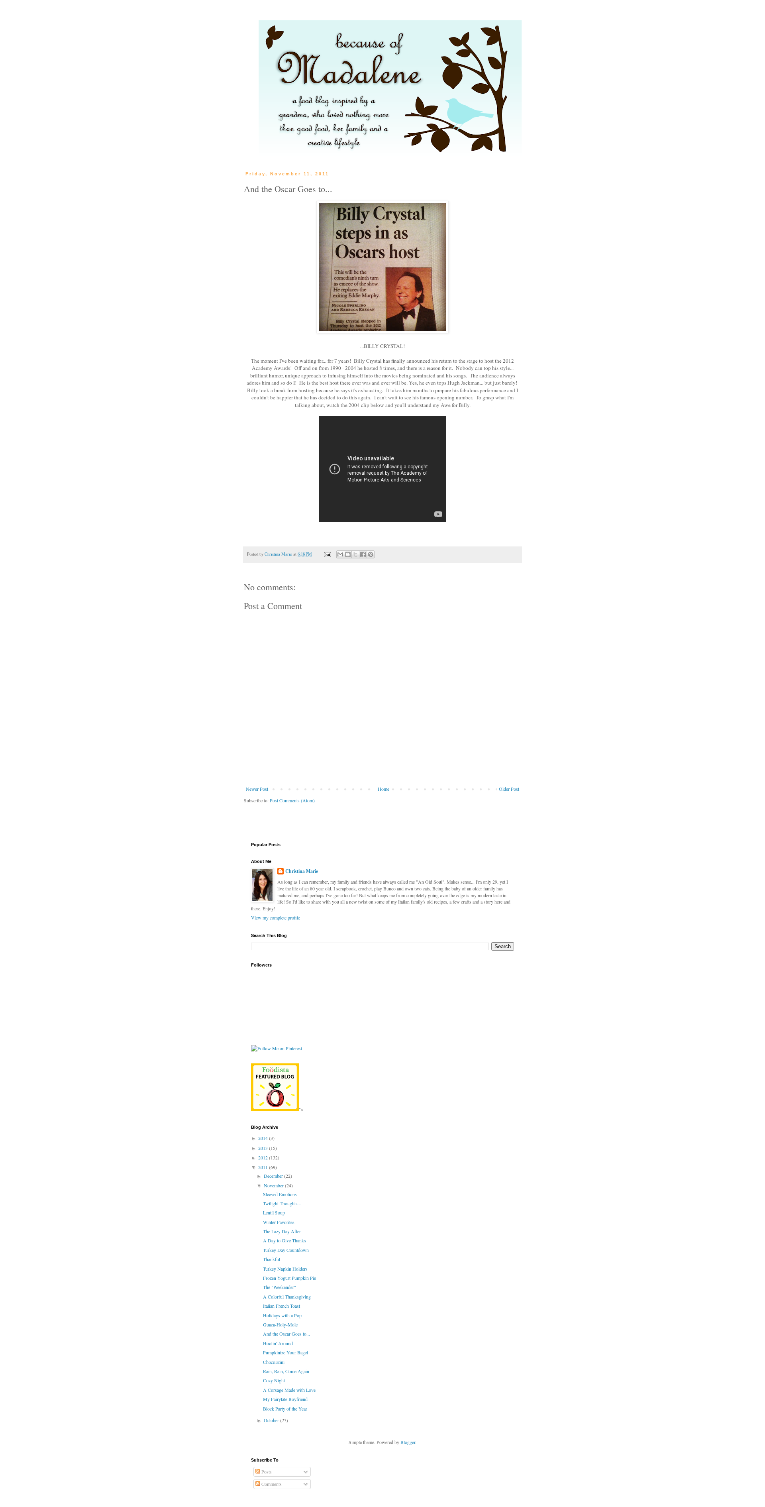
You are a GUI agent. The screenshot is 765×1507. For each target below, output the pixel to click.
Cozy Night (274, 1380)
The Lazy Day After (282, 1231)
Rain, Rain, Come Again (286, 1371)
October (272, 1420)
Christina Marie (301, 871)
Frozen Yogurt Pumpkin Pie (289, 1278)
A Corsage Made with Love (289, 1390)
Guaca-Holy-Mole (280, 1324)
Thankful (271, 1259)
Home (383, 789)
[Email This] (340, 554)
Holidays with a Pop (282, 1315)
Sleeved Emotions (280, 1194)
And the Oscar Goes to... (286, 1333)
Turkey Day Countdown (286, 1250)
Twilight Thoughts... (282, 1203)
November (274, 1185)
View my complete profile (275, 917)
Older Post (509, 789)
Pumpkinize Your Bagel (285, 1352)
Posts (266, 1471)
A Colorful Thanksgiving (287, 1296)
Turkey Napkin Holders (285, 1268)
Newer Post (257, 789)
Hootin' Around (278, 1343)
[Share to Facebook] (363, 554)
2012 (263, 1157)
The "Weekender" (279, 1287)
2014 (263, 1138)
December (274, 1176)
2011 (263, 1167)
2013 (263, 1148)
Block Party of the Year (285, 1408)
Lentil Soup (274, 1212)
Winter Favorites (278, 1222)
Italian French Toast (281, 1306)
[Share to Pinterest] (371, 554)
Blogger (407, 1442)
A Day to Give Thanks (284, 1240)
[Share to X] (355, 554)
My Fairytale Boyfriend (285, 1399)
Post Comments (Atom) (292, 800)
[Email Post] (327, 554)
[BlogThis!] (348, 554)
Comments (271, 1484)
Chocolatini (273, 1362)
